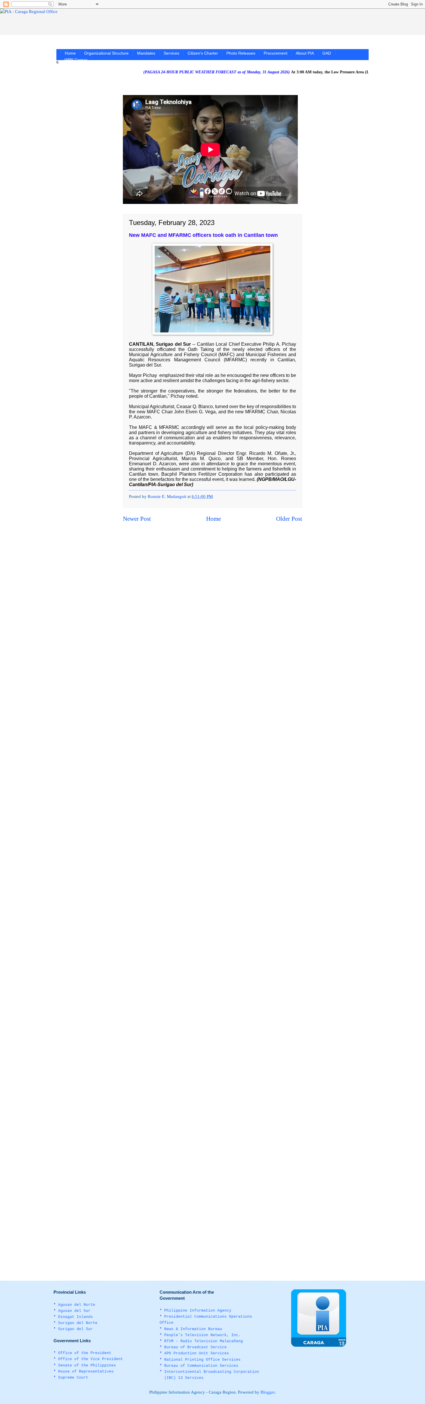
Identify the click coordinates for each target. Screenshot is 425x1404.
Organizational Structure (106, 53)
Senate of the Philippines (87, 1365)
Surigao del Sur (75, 1329)
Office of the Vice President (90, 1359)
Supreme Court (73, 1377)
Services (171, 53)
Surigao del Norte (77, 1323)
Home (70, 53)
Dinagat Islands (75, 1317)
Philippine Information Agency (197, 1310)
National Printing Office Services (202, 1359)
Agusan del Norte (76, 1305)
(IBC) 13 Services (184, 1378)
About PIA (305, 53)
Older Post (289, 519)
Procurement (275, 53)
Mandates (146, 53)
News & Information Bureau (193, 1329)
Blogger (267, 1392)
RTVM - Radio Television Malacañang (203, 1341)
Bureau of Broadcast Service (195, 1347)
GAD (326, 53)
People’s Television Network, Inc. (202, 1335)
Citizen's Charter (203, 53)
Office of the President (84, 1353)
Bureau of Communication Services (201, 1366)
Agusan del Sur (74, 1311)
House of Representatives (86, 1371)
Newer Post (137, 519)
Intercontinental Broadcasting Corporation (211, 1372)
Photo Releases (240, 53)
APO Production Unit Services (196, 1353)
